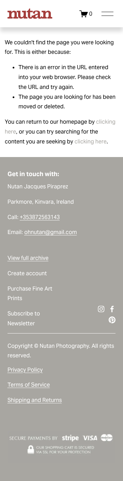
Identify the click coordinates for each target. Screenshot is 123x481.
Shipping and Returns (35, 400)
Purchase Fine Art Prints (30, 293)
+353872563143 (40, 217)
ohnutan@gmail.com (50, 232)
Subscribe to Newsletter (24, 318)
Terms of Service (29, 384)
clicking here (90, 141)
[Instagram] (101, 309)
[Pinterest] (112, 319)
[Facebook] (112, 309)
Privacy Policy (25, 369)
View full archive (28, 258)
